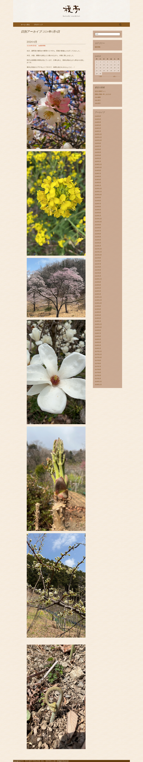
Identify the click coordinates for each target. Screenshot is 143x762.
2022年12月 (98, 219)
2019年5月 (98, 312)
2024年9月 (98, 170)
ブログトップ (38, 24)
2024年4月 (98, 179)
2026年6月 (98, 119)
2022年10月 (98, 222)
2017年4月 (98, 372)
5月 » (114, 76)
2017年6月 (98, 369)
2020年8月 (98, 282)
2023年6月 (98, 206)
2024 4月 (32, 41)
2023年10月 (98, 194)
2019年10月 (98, 303)
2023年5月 (98, 209)
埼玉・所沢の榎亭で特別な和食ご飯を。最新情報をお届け (38, 761)
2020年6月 (98, 285)
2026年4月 (98, 125)
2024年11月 (98, 164)
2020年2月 (98, 294)
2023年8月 (98, 200)
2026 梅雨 (98, 97)
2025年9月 (98, 143)
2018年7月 (98, 333)
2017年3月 (98, 375)
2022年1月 (98, 246)
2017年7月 (98, 366)
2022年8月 (98, 228)
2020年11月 (98, 279)
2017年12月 (98, 351)
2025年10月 (98, 140)
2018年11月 (98, 324)
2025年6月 (98, 149)
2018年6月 (98, 336)
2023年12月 (98, 188)
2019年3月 (98, 318)
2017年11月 (98, 354)
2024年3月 (98, 182)
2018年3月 (98, 342)
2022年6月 (98, 234)
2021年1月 (98, 276)
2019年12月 (98, 297)
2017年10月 (98, 357)
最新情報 (42, 45)
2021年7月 (98, 264)
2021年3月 (98, 273)
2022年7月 (98, 231)
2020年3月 (98, 291)
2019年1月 (98, 321)
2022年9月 (98, 225)
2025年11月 (98, 137)
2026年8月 (98, 116)
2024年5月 (98, 176)
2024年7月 (98, 173)
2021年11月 (98, 252)
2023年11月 (98, 191)
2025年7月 (98, 146)
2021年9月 (98, 258)
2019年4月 (98, 315)
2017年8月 (98, 363)
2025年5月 (98, 152)
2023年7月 (98, 203)
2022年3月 (98, 240)
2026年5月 (98, 122)
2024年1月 (98, 185)
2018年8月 (98, 330)
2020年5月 (98, 288)
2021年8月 (98, 261)
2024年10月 (98, 167)
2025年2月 (98, 158)
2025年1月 (98, 161)
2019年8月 (98, 306)
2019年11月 (98, 300)
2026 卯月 (98, 103)
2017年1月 (98, 378)
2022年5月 (98, 237)
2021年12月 (98, 249)
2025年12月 (98, 134)
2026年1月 (98, 131)
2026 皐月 (98, 100)
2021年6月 (98, 267)
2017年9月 (98, 360)
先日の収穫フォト (100, 91)
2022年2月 (98, 243)
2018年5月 (98, 339)
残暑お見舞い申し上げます (103, 94)
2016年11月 (98, 384)
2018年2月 (98, 345)
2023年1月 (98, 216)
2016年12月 (98, 381)
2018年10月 (98, 327)
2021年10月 (98, 255)
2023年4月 (98, 213)
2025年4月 (98, 155)
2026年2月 (98, 128)
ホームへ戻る (25, 24)
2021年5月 (98, 270)
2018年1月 (98, 348)
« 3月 (100, 76)
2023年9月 (98, 197)
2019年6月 (98, 309)
